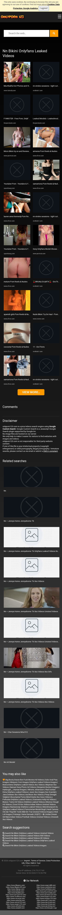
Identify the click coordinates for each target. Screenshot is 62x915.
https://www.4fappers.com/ (16, 885)
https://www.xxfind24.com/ (16, 906)
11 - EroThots (39, 347)
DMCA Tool (35, 863)
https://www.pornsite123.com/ (16, 895)
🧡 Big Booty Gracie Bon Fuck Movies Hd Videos (23, 779)
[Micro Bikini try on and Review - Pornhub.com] (17, 147)
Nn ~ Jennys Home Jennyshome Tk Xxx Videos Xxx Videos (29, 702)
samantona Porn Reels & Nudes (17, 379)
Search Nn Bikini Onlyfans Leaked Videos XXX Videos (27, 835)
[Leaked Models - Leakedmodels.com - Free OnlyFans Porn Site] (46, 114)
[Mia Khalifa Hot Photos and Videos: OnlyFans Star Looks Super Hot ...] (17, 81)
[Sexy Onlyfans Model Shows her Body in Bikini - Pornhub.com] (46, 244)
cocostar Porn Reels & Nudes (16, 347)
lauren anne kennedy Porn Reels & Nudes (21, 216)
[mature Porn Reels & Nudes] (17, 277)
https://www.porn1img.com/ (46, 900)
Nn (5, 491)
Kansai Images (20, 789)
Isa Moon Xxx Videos (34, 794)
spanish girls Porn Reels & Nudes (18, 314)
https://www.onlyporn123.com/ (46, 898)
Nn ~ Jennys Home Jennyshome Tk (19, 521)
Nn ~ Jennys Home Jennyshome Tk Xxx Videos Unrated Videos (31, 611)
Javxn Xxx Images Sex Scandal (42, 792)
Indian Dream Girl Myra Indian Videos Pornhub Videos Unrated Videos (30, 815)
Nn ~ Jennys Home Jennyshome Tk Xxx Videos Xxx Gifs (28, 671)
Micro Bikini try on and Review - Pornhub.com (23, 151)
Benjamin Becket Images (48, 787)
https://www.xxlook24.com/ (16, 908)
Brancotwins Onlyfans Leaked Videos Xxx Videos (23, 784)
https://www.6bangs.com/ (16, 889)
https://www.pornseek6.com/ (46, 893)
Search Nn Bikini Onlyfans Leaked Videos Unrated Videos (28, 833)
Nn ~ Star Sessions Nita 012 (16, 732)
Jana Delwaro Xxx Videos (13, 794)
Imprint (27, 860)
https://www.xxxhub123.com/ (16, 902)
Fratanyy (16, 814)
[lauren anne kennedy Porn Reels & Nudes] (17, 212)
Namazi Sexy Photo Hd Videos (23, 787)
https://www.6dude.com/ (16, 891)
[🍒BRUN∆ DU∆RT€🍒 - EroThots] (46, 277)
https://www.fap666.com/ (15, 893)
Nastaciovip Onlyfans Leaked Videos (26, 807)
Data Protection (53, 860)
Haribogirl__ (8, 789)
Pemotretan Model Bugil (35, 809)
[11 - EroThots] (46, 342)
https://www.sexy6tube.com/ (46, 887)
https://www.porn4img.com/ (46, 906)
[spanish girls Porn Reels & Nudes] (17, 310)
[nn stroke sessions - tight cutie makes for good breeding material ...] (46, 81)
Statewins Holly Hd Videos (44, 799)
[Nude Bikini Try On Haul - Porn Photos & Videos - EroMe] (46, 310)
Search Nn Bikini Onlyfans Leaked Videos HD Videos (26, 838)
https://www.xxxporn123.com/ (16, 904)
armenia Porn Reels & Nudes (45, 151)
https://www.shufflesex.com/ (16, 897)
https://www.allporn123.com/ (46, 897)
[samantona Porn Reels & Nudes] (17, 375)
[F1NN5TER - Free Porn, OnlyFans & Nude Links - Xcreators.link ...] (17, 114)
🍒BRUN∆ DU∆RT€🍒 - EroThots (47, 281)
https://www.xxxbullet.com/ (16, 900)
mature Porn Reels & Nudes (15, 281)
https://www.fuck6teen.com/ (46, 889)
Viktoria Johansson (36, 789)
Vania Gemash (27, 814)
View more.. (31, 392)
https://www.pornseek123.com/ (46, 891)
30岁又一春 (40, 814)
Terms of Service (38, 860)
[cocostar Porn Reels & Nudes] (17, 342)
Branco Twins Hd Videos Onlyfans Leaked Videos (24, 802)
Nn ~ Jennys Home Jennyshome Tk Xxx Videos (24, 581)
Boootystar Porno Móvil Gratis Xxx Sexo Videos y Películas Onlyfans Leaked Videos (27, 798)
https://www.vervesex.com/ (16, 898)
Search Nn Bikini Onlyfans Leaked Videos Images (25, 845)
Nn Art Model (9, 762)
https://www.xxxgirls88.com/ (46, 885)
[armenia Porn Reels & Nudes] (46, 147)
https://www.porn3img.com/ (46, 904)
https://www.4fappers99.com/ (16, 887)
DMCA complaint (50, 451)
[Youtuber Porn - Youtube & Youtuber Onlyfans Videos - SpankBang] (17, 179)
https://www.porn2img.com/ (46, 902)
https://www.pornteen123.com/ (46, 895)
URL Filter (26, 863)
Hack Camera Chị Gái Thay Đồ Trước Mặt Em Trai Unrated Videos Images (30, 810)
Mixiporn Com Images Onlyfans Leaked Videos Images (33, 782)
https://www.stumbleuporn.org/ (46, 908)
